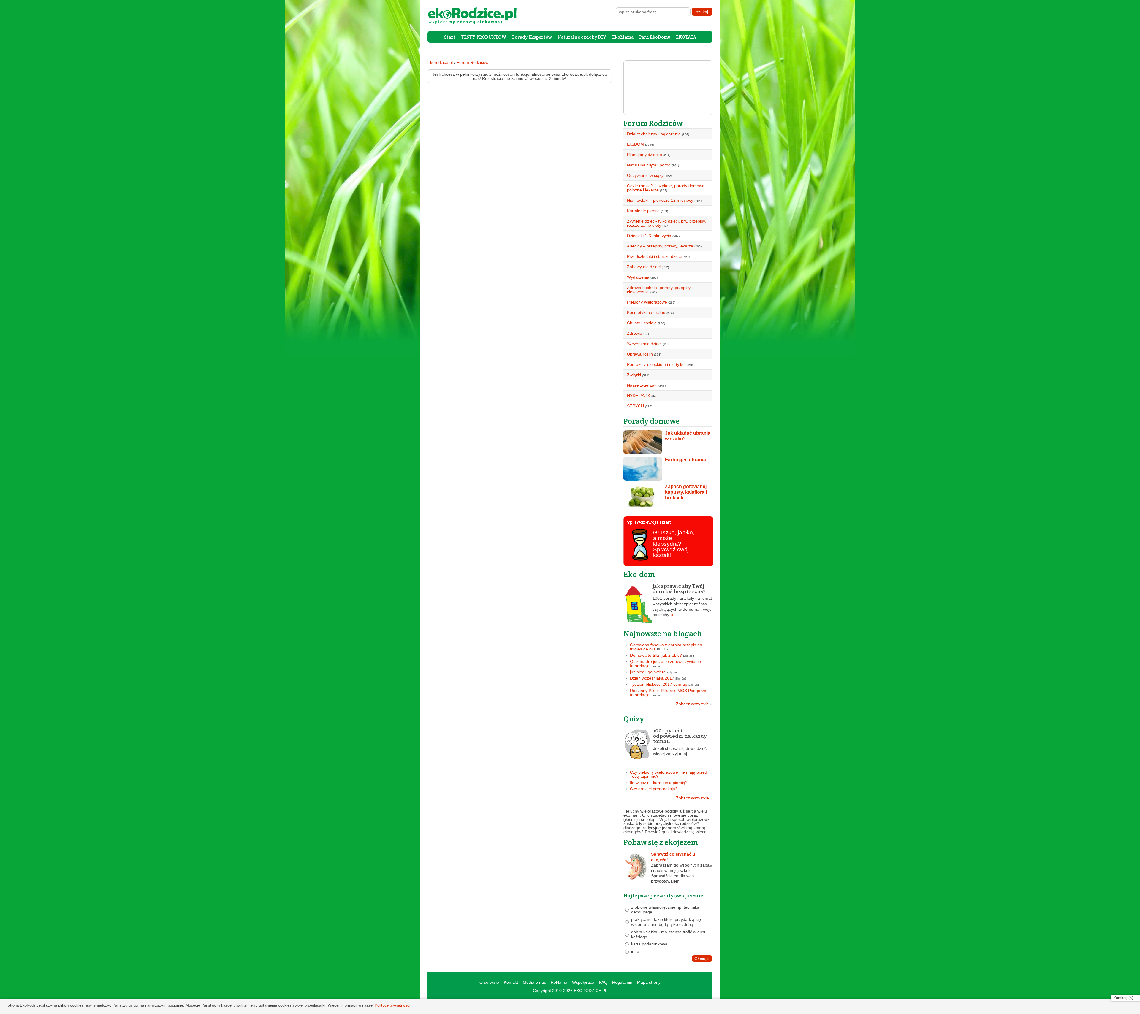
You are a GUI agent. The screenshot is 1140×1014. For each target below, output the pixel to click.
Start (449, 37)
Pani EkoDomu (654, 37)
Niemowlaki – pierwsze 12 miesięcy (660, 200)
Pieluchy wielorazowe (647, 302)
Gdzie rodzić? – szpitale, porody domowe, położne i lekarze (666, 187)
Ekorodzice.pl (440, 62)
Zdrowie (634, 333)
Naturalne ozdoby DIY (582, 37)
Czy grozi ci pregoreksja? (653, 788)
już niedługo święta (648, 671)
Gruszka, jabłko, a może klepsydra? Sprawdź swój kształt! (673, 543)
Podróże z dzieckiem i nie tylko (656, 364)
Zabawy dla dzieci (644, 266)
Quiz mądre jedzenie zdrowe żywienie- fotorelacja (666, 663)
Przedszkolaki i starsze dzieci (654, 256)
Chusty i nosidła (642, 322)
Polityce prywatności (392, 1005)
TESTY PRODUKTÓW (483, 37)
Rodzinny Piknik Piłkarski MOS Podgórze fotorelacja (668, 692)
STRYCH (635, 406)
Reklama (559, 982)
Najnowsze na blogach (662, 633)
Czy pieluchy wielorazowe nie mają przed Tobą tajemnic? (668, 774)
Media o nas (534, 982)
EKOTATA (686, 37)
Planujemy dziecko (644, 154)
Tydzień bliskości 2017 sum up (658, 684)
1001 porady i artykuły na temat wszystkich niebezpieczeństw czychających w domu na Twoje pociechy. (682, 600)
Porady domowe (651, 421)
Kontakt (511, 982)
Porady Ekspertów (532, 37)
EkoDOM (635, 144)
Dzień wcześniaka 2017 (652, 678)
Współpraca (583, 982)
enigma (672, 672)
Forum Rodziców (472, 62)
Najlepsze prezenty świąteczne (663, 895)
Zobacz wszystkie (694, 704)
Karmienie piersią (643, 210)
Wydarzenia (638, 277)
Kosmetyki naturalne (646, 312)
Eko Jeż (662, 649)
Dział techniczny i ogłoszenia (654, 133)
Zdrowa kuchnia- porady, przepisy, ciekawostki (659, 289)
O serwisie (489, 982)
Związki (634, 374)
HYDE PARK (638, 395)
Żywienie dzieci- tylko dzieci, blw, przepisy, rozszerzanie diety (666, 223)
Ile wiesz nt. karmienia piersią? (659, 782)
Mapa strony (649, 982)
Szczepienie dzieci (644, 343)
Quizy (633, 718)
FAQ (603, 982)
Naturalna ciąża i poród (649, 165)
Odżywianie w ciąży (645, 175)
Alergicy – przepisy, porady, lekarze (660, 246)
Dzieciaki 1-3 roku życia (649, 235)
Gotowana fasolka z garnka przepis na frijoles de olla (666, 646)
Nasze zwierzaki (642, 385)
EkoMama (623, 37)
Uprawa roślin (640, 354)
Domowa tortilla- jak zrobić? (656, 655)
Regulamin (622, 982)
